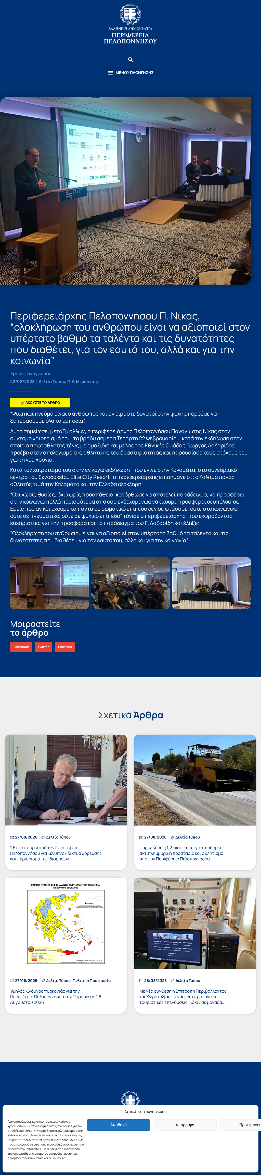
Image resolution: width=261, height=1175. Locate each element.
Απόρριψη (185, 1124)
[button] (130, 72)
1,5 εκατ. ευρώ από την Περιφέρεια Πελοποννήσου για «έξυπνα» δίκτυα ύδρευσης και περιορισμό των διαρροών (56, 853)
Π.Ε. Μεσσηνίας (82, 381)
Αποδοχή (118, 1124)
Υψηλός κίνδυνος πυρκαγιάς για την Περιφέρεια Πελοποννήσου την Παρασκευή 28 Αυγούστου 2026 (55, 996)
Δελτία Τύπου (52, 381)
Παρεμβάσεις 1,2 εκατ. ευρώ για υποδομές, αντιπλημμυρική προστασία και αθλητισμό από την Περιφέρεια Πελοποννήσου (181, 853)
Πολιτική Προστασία (92, 980)
